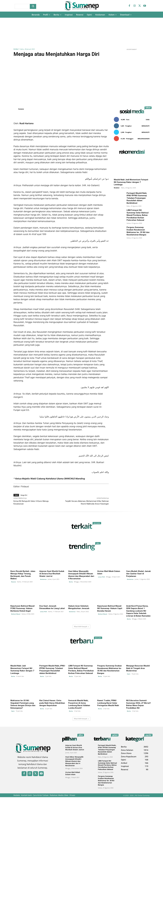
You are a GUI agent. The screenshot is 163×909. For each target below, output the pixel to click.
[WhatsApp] (66, 115)
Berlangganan (144, 139)
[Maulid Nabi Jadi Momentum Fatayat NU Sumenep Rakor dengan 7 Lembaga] (132, 167)
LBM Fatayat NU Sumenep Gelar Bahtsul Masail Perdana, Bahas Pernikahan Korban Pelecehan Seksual (137, 215)
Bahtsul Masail (15, 614)
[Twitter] (139, 5)
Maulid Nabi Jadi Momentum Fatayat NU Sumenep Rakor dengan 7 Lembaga (131, 182)
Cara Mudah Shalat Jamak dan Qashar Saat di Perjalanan (138, 573)
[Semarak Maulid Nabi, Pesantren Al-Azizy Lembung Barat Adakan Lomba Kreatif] (81, 690)
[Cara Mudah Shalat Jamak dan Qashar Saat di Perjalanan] (139, 561)
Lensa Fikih (101, 577)
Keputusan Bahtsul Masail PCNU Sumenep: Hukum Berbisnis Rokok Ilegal (22, 608)
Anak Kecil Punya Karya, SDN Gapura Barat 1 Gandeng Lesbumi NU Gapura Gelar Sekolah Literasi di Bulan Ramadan (138, 611)
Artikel (15, 49)
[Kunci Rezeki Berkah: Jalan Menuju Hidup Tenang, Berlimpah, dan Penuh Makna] (23, 561)
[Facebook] (129, 5)
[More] (84, 115)
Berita (71, 582)
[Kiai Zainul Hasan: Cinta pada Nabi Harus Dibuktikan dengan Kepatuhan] (52, 690)
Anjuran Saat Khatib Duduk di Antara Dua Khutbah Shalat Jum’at (51, 573)
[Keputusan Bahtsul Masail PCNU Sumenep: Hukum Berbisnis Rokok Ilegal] (23, 596)
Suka (148, 119)
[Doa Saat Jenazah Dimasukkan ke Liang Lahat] (52, 596)
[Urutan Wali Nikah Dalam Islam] (110, 561)
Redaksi (21, 109)
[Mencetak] (78, 115)
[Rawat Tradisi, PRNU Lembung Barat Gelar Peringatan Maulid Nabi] (110, 690)
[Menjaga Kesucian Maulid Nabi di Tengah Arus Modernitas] (139, 656)
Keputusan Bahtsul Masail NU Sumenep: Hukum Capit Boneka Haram (109, 608)
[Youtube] (144, 5)
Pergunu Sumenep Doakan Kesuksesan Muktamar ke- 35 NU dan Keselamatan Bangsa (138, 231)
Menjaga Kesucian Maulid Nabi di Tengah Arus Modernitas (138, 668)
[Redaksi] (15, 109)
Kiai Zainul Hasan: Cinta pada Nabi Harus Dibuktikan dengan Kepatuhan (52, 703)
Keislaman (43, 579)
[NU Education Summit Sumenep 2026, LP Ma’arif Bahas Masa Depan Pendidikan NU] (139, 690)
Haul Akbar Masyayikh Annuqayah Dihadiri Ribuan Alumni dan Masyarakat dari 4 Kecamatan (81, 575)
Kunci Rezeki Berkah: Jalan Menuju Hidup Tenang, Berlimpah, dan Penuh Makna (22, 575)
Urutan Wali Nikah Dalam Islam (72, 773)
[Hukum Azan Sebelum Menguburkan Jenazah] (81, 596)
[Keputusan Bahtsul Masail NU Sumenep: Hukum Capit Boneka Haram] (110, 596)
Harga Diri (24, 495)
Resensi (13, 582)
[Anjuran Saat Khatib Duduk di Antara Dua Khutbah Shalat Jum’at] (52, 561)
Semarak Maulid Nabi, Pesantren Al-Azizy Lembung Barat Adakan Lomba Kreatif (79, 704)
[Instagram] (134, 5)
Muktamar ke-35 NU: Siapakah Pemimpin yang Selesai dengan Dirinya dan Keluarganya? (22, 704)
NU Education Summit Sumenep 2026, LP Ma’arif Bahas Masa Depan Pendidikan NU (138, 704)
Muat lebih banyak (80, 626)
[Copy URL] (72, 115)
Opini (128, 674)
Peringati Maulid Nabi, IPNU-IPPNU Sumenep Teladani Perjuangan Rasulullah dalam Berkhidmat (137, 198)
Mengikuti (146, 126)
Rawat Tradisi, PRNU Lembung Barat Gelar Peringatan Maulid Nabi (108, 703)
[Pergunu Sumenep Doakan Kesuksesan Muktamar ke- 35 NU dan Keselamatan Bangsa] (119, 231)
